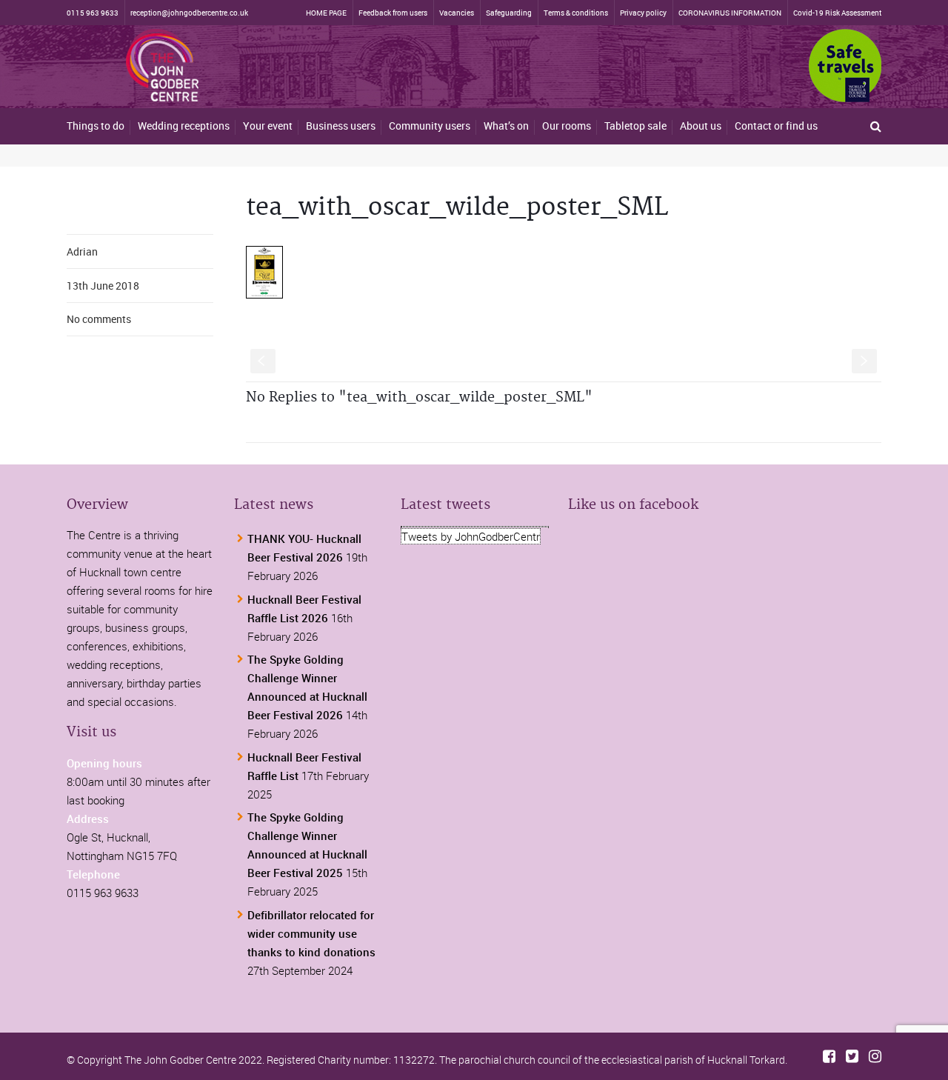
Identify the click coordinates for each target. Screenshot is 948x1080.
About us (700, 126)
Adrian (82, 251)
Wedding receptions (184, 126)
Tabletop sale (635, 126)
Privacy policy (643, 12)
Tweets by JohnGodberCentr (470, 536)
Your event (268, 126)
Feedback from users (392, 12)
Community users (429, 126)
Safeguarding (509, 12)
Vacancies (456, 12)
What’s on (506, 126)
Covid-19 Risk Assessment (837, 12)
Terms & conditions (576, 12)
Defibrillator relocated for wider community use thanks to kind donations (311, 933)
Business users (340, 126)
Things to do (95, 126)
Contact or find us (776, 126)
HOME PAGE (326, 12)
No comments (99, 319)
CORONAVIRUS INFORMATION (729, 12)
